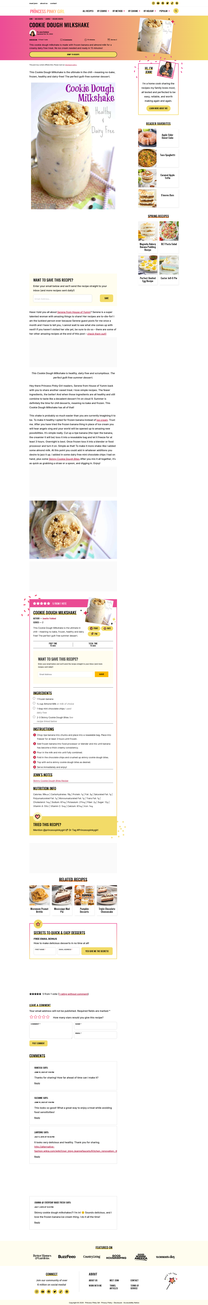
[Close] (142, 629)
